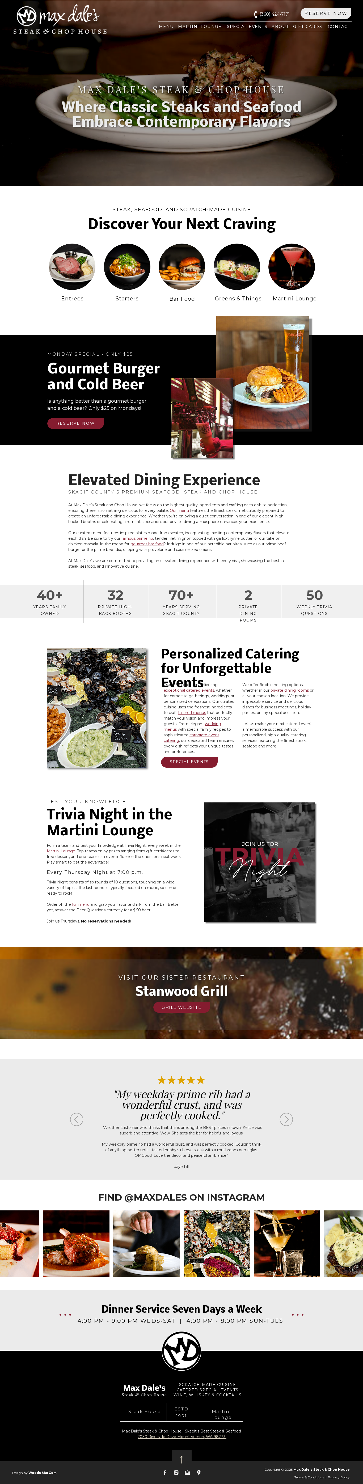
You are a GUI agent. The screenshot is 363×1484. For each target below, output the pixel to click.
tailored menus (192, 712)
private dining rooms (290, 690)
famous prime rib (137, 538)
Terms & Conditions (309, 1477)
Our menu (179, 510)
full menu (81, 904)
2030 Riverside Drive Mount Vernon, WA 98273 (182, 1436)
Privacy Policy (339, 1477)
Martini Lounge (61, 851)
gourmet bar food (147, 544)
